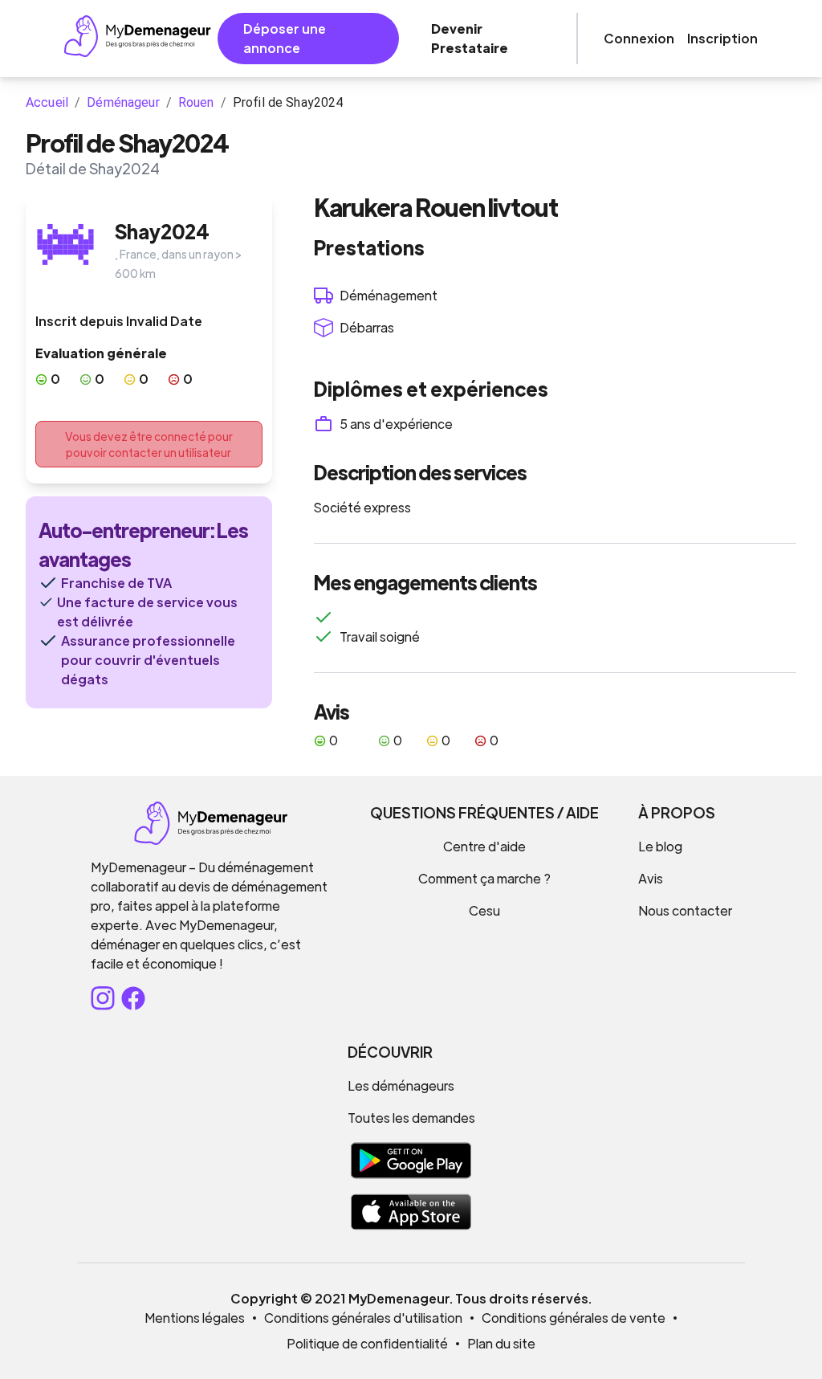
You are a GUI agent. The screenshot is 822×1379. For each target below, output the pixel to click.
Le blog (660, 846)
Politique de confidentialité (367, 1343)
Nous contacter (685, 910)
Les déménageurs (401, 1085)
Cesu (484, 910)
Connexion (639, 38)
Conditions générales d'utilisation (363, 1317)
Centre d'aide (484, 846)
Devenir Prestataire (469, 38)
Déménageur (123, 102)
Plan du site (501, 1343)
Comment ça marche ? (484, 878)
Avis (650, 878)
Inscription (722, 38)
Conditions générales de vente (573, 1317)
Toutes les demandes (411, 1117)
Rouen (196, 102)
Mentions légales (194, 1317)
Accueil (47, 102)
